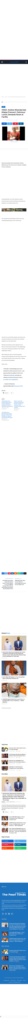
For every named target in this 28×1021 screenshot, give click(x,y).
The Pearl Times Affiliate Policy (14, 982)
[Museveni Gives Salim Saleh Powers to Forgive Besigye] (5, 749)
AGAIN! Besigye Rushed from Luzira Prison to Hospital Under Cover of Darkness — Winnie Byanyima (14, 701)
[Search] (26, 62)
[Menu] (2, 62)
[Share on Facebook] (4, 123)
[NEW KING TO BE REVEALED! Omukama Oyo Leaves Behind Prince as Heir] (5, 768)
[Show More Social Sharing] (25, 123)
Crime (6, 96)
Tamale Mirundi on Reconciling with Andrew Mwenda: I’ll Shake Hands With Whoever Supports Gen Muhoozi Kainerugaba (7, 415)
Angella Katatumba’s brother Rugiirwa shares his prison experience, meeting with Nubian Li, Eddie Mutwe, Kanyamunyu (7, 404)
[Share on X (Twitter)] (10, 123)
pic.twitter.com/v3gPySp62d (10, 379)
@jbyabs (12, 375)
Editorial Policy (6, 980)
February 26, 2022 (18, 386)
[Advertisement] (14, 14)
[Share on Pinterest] (15, 123)
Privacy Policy (13, 980)
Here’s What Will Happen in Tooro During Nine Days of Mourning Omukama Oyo (17, 818)
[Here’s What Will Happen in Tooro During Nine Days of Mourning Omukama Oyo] (14, 668)
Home (3, 96)
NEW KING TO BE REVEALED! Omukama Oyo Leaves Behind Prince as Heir (16, 768)
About (24, 980)
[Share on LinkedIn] (21, 123)
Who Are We (19, 980)
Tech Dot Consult (20, 977)
